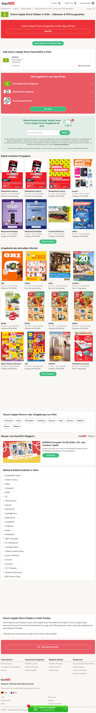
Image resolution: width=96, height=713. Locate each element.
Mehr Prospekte (48, 242)
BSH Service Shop (12, 576)
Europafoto (9, 522)
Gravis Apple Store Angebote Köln (48, 43)
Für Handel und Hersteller (10, 667)
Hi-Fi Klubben (11, 568)
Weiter (65, 133)
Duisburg (41, 421)
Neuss (6, 426)
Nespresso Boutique (13, 572)
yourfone (9, 564)
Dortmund (8, 421)
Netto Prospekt (54, 667)
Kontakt (51, 700)
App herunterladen (80, 670)
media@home (11, 513)
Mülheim (80, 421)
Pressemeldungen (79, 674)
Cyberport (9, 488)
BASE (7, 492)
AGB (2, 704)
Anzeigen (89, 9)
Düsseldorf (29, 421)
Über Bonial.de (6, 664)
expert (8, 530)
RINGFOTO (10, 509)
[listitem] (12, 178)
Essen (18, 421)
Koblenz (16, 426)
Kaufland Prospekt (31, 667)
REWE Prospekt (30, 670)
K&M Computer (11, 539)
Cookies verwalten (55, 704)
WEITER (48, 31)
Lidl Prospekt (53, 670)
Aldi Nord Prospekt (56, 664)
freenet (8, 505)
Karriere (4, 670)
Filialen (15, 9)
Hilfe (2, 697)
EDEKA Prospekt (31, 664)
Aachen (70, 421)
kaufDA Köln (5, 9)
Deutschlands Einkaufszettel (83, 664)
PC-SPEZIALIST (11, 543)
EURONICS (10, 534)
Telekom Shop (11, 480)
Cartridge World (11, 547)
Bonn (61, 421)
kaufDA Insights (79, 667)
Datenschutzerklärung (61, 144)
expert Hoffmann (12, 555)
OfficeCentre (10, 501)
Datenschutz (5, 700)
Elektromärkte (26, 9)
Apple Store (10, 517)
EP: (6, 496)
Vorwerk (8, 560)
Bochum (52, 421)
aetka (7, 484)
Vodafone (9, 526)
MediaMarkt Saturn (13, 475)
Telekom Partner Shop (14, 551)
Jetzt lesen (50, 455)
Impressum (52, 697)
